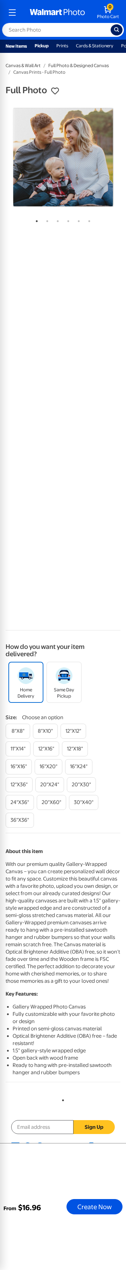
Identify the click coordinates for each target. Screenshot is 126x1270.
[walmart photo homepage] (57, 12)
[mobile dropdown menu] (12, 12)
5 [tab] (77, 219)
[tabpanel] (63, 157)
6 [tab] (87, 219)
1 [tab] (35, 219)
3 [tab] (56, 219)
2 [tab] (45, 219)
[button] (55, 91)
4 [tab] (66, 219)
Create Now (94, 1207)
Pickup (42, 45)
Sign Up (94, 1127)
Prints (62, 45)
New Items (16, 46)
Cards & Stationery (94, 45)
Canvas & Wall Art (23, 65)
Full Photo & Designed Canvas (78, 65)
